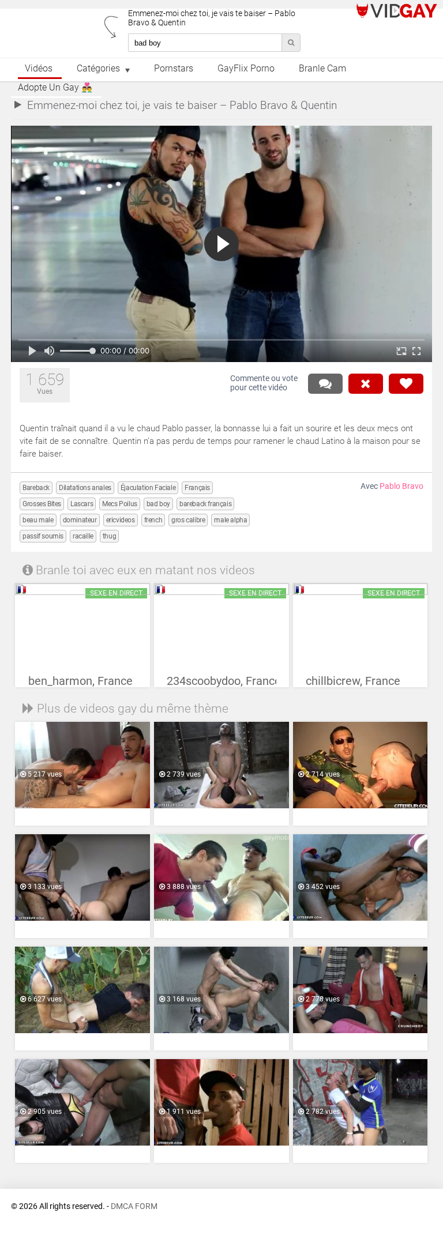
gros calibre (188, 520)
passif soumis (42, 536)
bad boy (158, 504)
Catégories (98, 68)
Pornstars (173, 68)
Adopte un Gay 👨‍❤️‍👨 (55, 87)
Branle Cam (322, 68)
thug (109, 536)
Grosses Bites (41, 504)
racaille (83, 536)
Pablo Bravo (401, 486)
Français (197, 488)
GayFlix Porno (246, 68)
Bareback (36, 488)
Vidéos (38, 68)
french (153, 520)
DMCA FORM (134, 1206)
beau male (37, 520)
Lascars (81, 504)
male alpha (230, 520)
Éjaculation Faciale (148, 488)
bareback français (205, 504)
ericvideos (120, 520)
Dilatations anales (85, 488)
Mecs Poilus (119, 504)
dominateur (80, 520)
